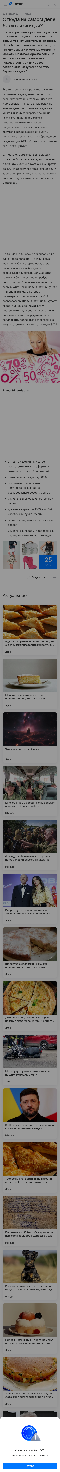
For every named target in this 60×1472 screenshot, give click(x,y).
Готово (30, 1465)
